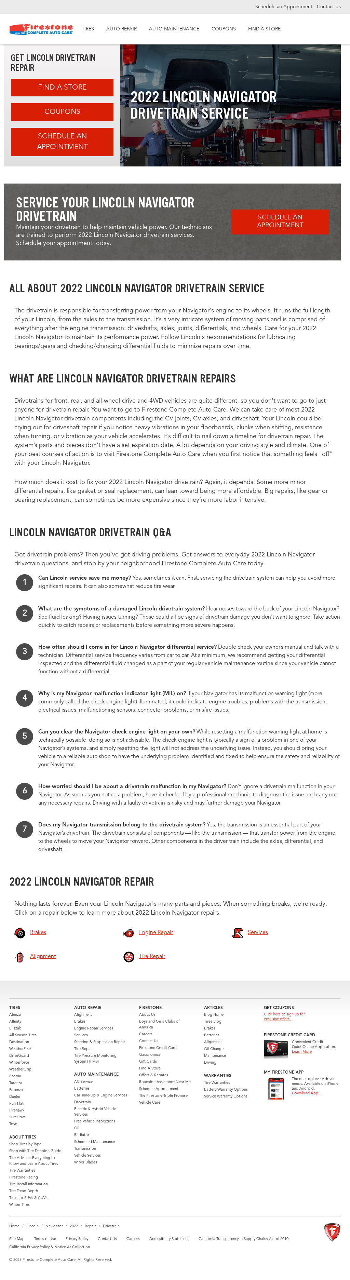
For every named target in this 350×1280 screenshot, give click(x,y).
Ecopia (15, 1076)
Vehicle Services (87, 1156)
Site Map (17, 1239)
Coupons (62, 112)
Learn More (302, 1052)
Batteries (82, 1089)
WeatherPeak (20, 1049)
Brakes (79, 1022)
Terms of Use (45, 1239)
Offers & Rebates (153, 1075)
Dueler (15, 1097)
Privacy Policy (77, 1239)
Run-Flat (16, 1104)
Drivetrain (82, 1102)
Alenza (15, 1015)
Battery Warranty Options (226, 1090)
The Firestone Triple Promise (163, 1096)
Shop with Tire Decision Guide (35, 1151)
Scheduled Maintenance (94, 1142)
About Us (147, 1015)
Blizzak (15, 1028)
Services (81, 1035)
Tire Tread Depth (23, 1191)
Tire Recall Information (28, 1184)
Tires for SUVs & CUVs (28, 1198)
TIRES (88, 29)
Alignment (83, 1015)
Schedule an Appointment (284, 6)
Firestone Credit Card (158, 1048)
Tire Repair (83, 1049)
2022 (74, 1226)
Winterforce (19, 1063)
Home (14, 1226)
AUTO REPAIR (121, 29)
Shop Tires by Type (25, 1144)
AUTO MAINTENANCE (174, 29)
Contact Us (329, 6)
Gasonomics (149, 1055)
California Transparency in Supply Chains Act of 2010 (243, 1239)
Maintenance (215, 1056)
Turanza (15, 1083)
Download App (305, 1093)
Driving (210, 1063)
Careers (145, 1034)
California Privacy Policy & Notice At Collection (49, 1247)
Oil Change (214, 1049)
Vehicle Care (149, 1103)
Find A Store (62, 87)
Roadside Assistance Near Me (165, 1082)
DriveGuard (19, 1056)
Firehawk (16, 1111)
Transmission (85, 1149)
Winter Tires (19, 1205)
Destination (19, 1042)
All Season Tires (23, 1035)
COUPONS (224, 29)
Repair (90, 1226)
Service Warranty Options (225, 1097)
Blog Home (214, 1015)
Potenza (16, 1090)
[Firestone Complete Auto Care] (41, 29)
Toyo (13, 1124)
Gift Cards (148, 1062)
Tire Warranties (22, 1171)
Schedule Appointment (158, 1089)
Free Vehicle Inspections (94, 1121)
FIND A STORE (264, 29)
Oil (76, 1128)
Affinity (15, 1022)
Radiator (81, 1135)
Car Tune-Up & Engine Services (100, 1095)
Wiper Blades (85, 1162)
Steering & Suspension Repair (99, 1042)
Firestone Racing (23, 1178)
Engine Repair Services (93, 1028)
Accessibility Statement (169, 1239)
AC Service (83, 1082)
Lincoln (32, 1226)
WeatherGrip (20, 1070)
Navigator (54, 1226)
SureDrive (17, 1117)
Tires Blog (212, 1022)
